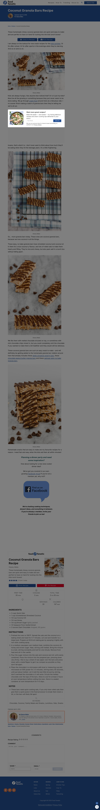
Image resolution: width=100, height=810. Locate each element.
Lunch (50, 724)
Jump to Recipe (28, 39)
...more (23, 719)
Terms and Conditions (45, 805)
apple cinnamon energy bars (43, 356)
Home (9, 26)
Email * (37, 766)
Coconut (27, 724)
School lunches (59, 724)
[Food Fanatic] (17, 2)
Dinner (31, 724)
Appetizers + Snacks (13, 724)
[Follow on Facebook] (6, 790)
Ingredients (45, 724)
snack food (33, 101)
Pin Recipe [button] (51, 585)
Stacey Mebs (19, 16)
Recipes (13, 26)
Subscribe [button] (90, 3)
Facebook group (34, 474)
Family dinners (37, 724)
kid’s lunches (55, 44)
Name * (13, 766)
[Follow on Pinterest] (10, 790)
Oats (53, 724)
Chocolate (22, 724)
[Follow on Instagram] (14, 790)
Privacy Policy (57, 805)
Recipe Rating (13, 740)
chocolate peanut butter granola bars (22, 358)
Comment (12, 743)
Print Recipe (47, 39)
